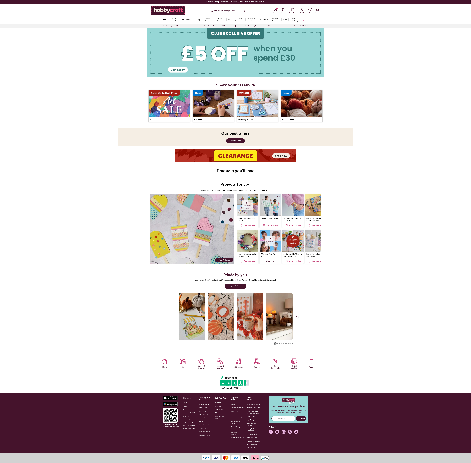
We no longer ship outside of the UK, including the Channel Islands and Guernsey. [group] (235, 2)
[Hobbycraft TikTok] (296, 432)
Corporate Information (237, 407)
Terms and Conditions (253, 404)
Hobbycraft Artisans (220, 413)
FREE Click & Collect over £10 (214, 26)
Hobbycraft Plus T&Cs (253, 407)
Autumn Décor (288, 120)
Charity (233, 414)
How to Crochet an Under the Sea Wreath (247, 255)
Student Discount (204, 425)
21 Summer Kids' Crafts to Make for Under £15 (292, 255)
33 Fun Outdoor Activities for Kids (247, 219)
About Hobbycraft (204, 404)
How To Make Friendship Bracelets (292, 219)
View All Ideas (224, 260)
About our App (203, 407)
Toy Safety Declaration (253, 441)
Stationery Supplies (246, 120)
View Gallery (235, 286)
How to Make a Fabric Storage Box (314, 255)
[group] (235, 52)
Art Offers (154, 120)
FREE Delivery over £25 (170, 26)
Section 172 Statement (237, 437)
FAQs (184, 409)
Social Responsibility (237, 418)
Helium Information (204, 435)
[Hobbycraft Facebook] (271, 432)
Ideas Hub (218, 402)
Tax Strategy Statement (234, 433)
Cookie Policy (251, 416)
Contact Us (186, 416)
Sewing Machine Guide (219, 417)
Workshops (218, 406)
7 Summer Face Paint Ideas (268, 255)
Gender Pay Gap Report (236, 422)
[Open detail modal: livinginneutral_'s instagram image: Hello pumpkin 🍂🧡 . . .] (279, 316)
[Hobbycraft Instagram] (284, 432)
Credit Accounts (203, 428)
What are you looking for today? (225, 11)
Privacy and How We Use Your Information (253, 412)
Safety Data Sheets (252, 448)
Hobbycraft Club (203, 414)
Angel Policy (250, 420)
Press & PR (234, 411)
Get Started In (219, 409)
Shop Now (270, 261)
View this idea (249, 225)
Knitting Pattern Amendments (251, 429)
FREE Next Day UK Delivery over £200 (257, 26)
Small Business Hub (204, 431)
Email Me (301, 418)
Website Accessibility (189, 425)
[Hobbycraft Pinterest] (290, 432)
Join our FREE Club (301, 26)
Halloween (198, 120)
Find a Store (202, 411)
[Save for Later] (256, 197)
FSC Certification (252, 434)
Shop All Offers (235, 141)
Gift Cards (202, 421)
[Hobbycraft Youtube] (277, 432)
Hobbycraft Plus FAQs (189, 413)
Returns (185, 406)
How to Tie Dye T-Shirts (269, 218)
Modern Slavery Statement (235, 428)
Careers (233, 404)
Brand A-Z (202, 418)
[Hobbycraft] (168, 11)
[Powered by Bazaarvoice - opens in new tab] (283, 343)
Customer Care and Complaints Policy (188, 421)
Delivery (185, 402)
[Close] (469, 2)
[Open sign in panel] (235, 52)
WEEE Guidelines (252, 444)
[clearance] (235, 155)
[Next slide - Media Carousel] (296, 316)
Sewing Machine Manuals (251, 424)
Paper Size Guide (252, 437)
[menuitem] (164, 19)
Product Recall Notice (189, 428)
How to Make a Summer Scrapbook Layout (314, 219)
